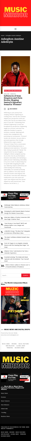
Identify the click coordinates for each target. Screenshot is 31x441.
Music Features (5, 401)
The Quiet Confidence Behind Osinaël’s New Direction (17, 238)
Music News (4, 393)
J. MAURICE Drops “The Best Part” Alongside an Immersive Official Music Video (17, 232)
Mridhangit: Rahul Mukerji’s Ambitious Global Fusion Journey (16, 206)
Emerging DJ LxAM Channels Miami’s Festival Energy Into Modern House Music (17, 212)
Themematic (10, 428)
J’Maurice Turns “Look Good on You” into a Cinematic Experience (16, 252)
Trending (3, 412)
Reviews (3, 397)
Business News (5, 416)
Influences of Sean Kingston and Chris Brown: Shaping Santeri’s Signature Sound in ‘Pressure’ (13, 100)
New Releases (5, 405)
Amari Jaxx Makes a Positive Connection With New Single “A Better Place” (17, 218)
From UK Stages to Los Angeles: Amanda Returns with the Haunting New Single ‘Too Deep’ (16, 245)
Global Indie (4, 408)
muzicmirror (13, 109)
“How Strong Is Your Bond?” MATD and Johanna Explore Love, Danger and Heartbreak (15, 225)
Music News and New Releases (12, 90)
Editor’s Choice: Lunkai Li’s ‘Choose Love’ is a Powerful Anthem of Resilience (17, 266)
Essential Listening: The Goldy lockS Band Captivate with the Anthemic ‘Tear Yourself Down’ (16, 259)
